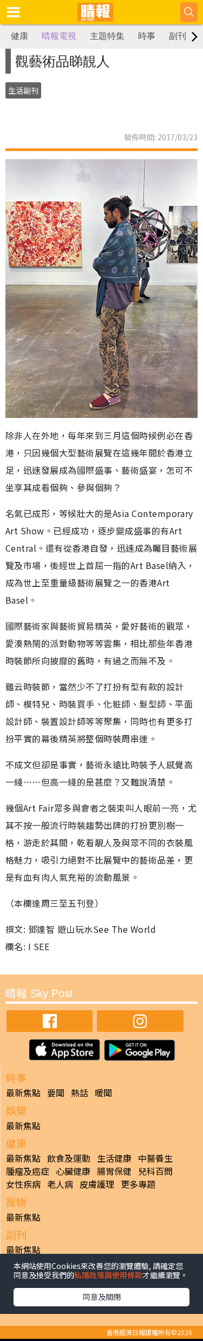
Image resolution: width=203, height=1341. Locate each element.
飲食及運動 (68, 1158)
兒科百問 (155, 1171)
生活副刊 (23, 90)
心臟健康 (73, 1171)
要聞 (55, 1092)
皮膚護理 (97, 1184)
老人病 (60, 1184)
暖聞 (103, 1092)
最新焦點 (23, 1092)
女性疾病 (23, 1184)
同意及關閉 (102, 1296)
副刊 (177, 36)
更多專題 (138, 1184)
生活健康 (114, 1158)
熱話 (79, 1092)
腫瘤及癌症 (27, 1171)
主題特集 (107, 36)
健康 (19, 36)
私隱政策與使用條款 (108, 1275)
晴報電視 (59, 36)
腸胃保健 (114, 1171)
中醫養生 (155, 1158)
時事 (146, 36)
